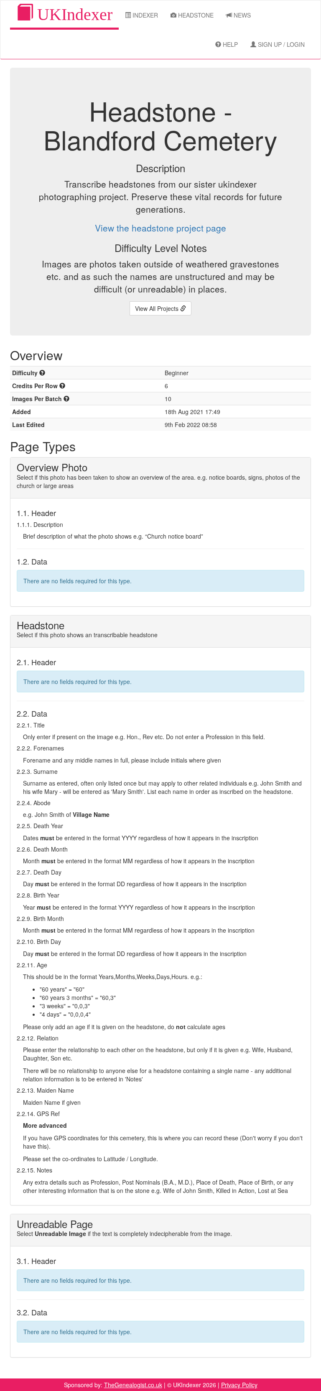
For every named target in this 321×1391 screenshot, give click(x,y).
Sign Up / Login (280, 44)
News (241, 15)
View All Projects (157, 308)
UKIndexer (72, 14)
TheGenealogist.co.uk (133, 1385)
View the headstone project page (160, 227)
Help (229, 44)
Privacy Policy (239, 1385)
